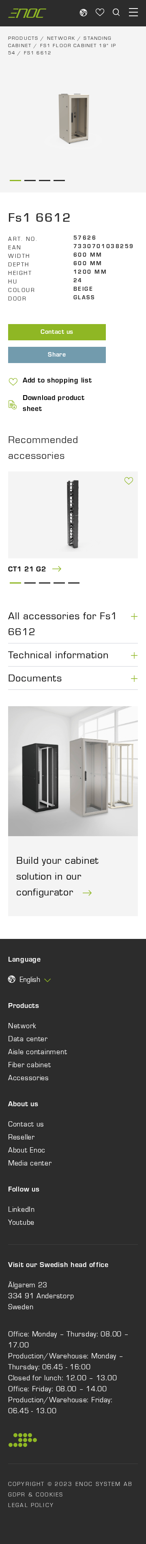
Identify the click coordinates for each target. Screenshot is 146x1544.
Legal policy (31, 1505)
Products (23, 38)
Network (61, 38)
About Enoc (26, 1150)
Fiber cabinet (29, 1065)
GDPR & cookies (35, 1494)
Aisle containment (37, 1052)
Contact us (57, 332)
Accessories (28, 1078)
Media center (30, 1163)
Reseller (21, 1137)
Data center (28, 1039)
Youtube (21, 1222)
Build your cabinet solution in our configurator (57, 876)
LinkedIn (21, 1209)
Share (57, 355)
